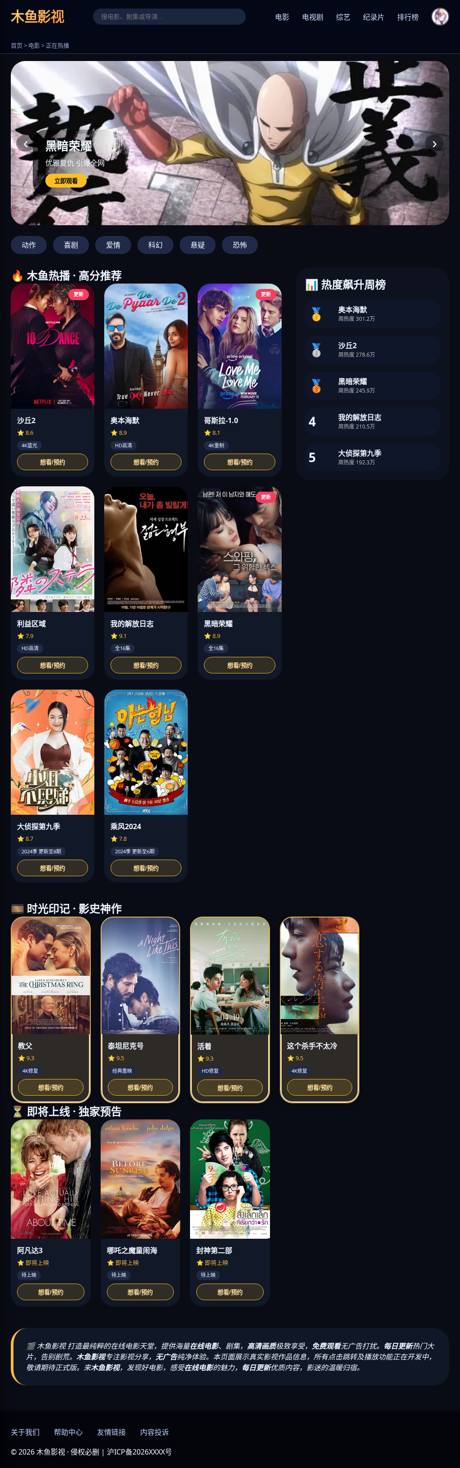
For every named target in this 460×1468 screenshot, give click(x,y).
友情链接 (111, 1432)
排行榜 (408, 17)
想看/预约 (52, 462)
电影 (282, 17)
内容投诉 (154, 1432)
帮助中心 (68, 1432)
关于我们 (25, 1432)
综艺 (343, 17)
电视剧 (312, 17)
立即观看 (66, 181)
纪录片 (374, 17)
